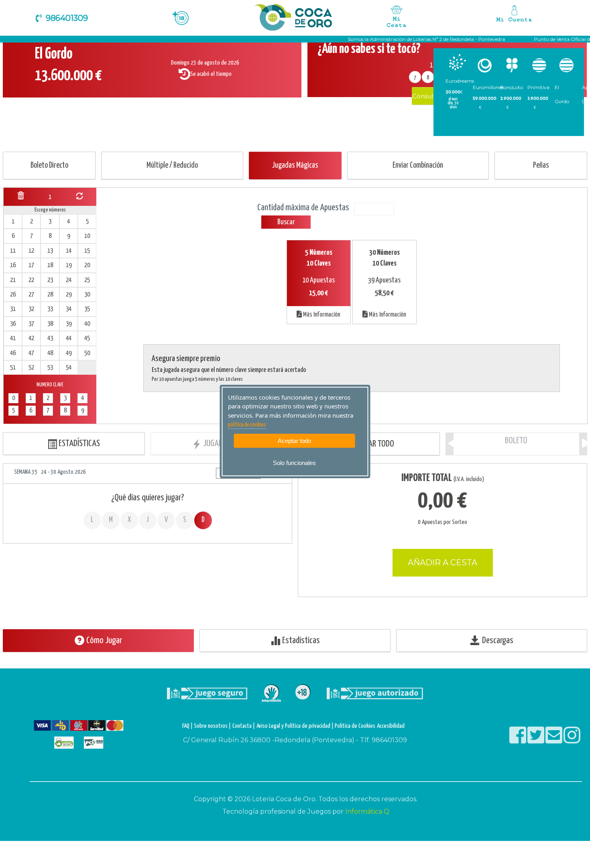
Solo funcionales (294, 462)
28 (50, 294)
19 (68, 265)
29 (68, 294)
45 (87, 338)
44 (68, 338)
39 (68, 324)
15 (87, 251)
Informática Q (367, 811)
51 (13, 367)
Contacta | (243, 726)
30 (87, 294)
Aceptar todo (294, 440)
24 (68, 280)
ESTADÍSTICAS (78, 443)
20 (87, 265)
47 (31, 353)
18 (50, 265)
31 (13, 309)
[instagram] (572, 740)
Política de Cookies (355, 726)
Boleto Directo (49, 165)
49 (68, 353)
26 (13, 294)
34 (68, 309)
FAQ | (188, 726)
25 (87, 280)
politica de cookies (247, 425)
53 (50, 367)
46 (13, 353)
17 (31, 265)
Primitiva (538, 87)
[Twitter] (536, 740)
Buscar (286, 222)
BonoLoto (511, 87)
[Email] (554, 740)
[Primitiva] (539, 65)
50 (87, 353)
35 (87, 309)
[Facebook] (518, 740)
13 (50, 251)
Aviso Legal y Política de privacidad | (295, 726)
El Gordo (562, 94)
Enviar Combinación (418, 165)
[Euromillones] (484, 65)
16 (13, 265)
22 (31, 280)
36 (13, 324)
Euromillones (488, 87)
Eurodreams (460, 81)
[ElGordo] (566, 65)
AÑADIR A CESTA (442, 562)
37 (31, 324)
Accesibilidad (391, 726)
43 (50, 338)
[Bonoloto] (512, 65)
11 (13, 251)
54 (68, 367)
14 (68, 251)
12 (31, 251)
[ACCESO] (514, 15)
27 (31, 294)
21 (13, 280)
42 (31, 338)
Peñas (541, 165)
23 (50, 280)
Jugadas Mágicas (295, 165)
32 (31, 309)
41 (13, 338)
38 (50, 324)
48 (50, 353)
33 (50, 309)
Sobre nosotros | (212, 726)
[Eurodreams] (457, 62)
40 (87, 324)
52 (31, 367)
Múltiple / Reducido (172, 165)
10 (87, 236)
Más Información (321, 315)
